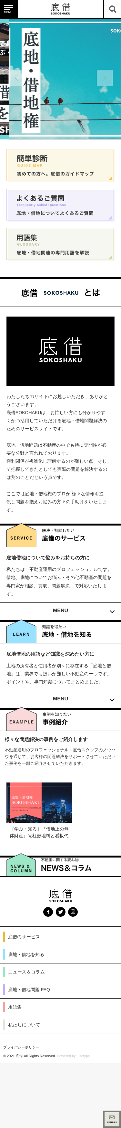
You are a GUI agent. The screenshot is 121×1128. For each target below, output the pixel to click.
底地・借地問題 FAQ (29, 976)
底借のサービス (24, 923)
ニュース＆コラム (26, 958)
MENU (60, 607)
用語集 (15, 993)
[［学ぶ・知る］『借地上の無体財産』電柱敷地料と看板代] (39, 809)
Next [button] (105, 78)
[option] (60, 79)
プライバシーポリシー (21, 1034)
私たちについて (24, 1011)
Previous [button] (16, 78)
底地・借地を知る (26, 940)
